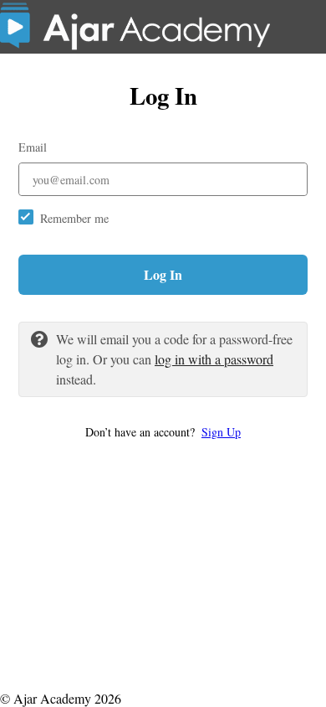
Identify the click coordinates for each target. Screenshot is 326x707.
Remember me (74, 218)
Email (32, 147)
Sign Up (221, 432)
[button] (163, 432)
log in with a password (214, 359)
